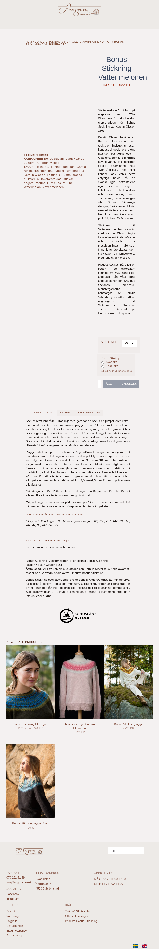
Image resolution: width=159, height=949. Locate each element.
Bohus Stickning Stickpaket (57, 41)
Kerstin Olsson (34, 174)
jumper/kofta (75, 170)
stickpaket (58, 183)
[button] (155, 22)
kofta (67, 174)
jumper (59, 170)
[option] (145, 946)
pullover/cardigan (49, 178)
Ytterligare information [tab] (80, 412)
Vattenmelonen (53, 187)
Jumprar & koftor (96, 41)
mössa (77, 174)
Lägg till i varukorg (121, 383)
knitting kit (54, 174)
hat (50, 170)
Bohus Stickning (48, 166)
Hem (29, 41)
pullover (29, 178)
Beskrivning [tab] (44, 412)
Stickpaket (110, 342)
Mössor (55, 162)
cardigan (68, 166)
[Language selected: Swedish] (142, 945)
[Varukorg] (5, 14)
